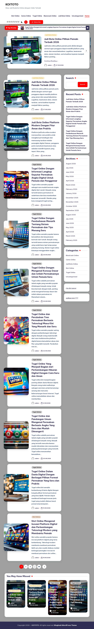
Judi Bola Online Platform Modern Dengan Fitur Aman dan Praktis (45, 125)
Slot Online (36, 517)
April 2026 (70, 181)
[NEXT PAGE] (44, 567)
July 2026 (69, 168)
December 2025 (72, 198)
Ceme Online (70, 260)
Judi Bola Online (84, 35)
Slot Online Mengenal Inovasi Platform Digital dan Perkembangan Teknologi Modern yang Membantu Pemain (44, 527)
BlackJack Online (72, 255)
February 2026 (71, 189)
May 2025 (70, 227)
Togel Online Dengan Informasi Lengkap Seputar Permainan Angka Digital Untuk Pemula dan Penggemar (39, 27)
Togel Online (37, 164)
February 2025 (71, 240)
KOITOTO (12, 4)
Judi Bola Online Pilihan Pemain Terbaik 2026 (75, 100)
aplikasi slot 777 (72, 298)
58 (39, 566)
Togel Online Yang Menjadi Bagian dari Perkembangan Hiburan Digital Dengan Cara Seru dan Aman (45, 369)
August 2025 (71, 215)
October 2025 (71, 206)
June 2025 (70, 223)
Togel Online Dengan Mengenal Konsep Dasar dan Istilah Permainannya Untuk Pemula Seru (76, 146)
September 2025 (72, 210)
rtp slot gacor (71, 288)
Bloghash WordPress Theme (65, 625)
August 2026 (71, 164)
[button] (36, 22)
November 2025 (72, 202)
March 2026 (70, 185)
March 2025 (70, 236)
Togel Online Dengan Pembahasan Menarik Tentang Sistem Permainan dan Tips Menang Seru (43, 224)
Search (70, 78)
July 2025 (69, 219)
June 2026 (70, 172)
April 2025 (70, 232)
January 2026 (71, 193)
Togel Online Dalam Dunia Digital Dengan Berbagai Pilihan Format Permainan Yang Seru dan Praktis (45, 477)
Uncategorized (71, 277)
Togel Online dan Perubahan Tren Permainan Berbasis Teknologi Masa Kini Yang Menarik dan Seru (44, 320)
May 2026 (70, 176)
